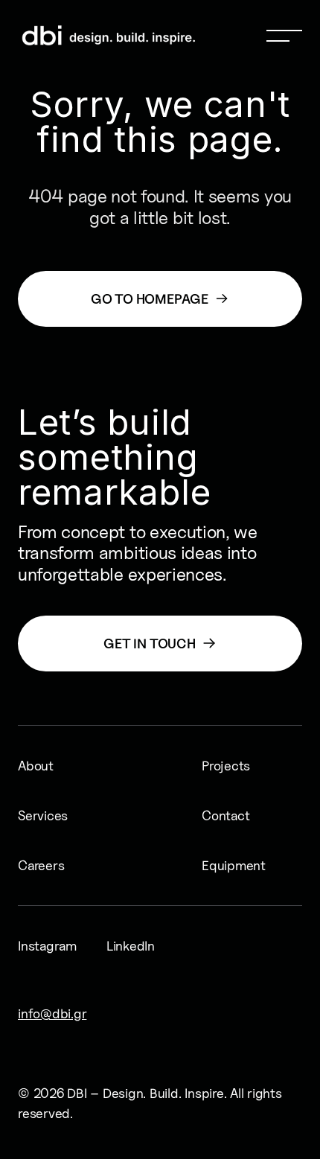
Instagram (47, 946)
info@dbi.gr (52, 1013)
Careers (41, 865)
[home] (51, 35)
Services (43, 815)
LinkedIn (130, 946)
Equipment (234, 865)
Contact (225, 815)
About (36, 765)
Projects (226, 765)
